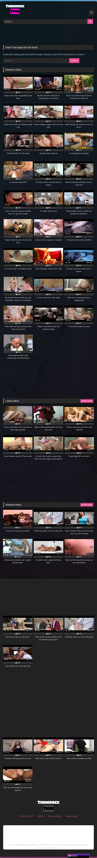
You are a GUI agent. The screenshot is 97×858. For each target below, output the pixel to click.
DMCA (41, 816)
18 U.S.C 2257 (26, 816)
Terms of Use (71, 816)
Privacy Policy (54, 816)
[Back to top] (89, 850)
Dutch (74, 856)
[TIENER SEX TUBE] (48, 9)
